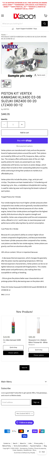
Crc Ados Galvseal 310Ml (12, 340)
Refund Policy (6, 446)
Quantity (4, 119)
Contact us (6, 443)
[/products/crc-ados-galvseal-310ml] (13, 325)
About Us (23, 443)
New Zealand (23, 413)
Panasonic (32, 345)
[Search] (44, 23)
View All (24, 368)
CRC (4, 342)
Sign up (36, 402)
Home (3, 35)
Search (15, 443)
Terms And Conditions (21, 446)
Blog (45, 446)
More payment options (24, 146)
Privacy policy (38, 443)
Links (30, 443)
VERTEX (6, 109)
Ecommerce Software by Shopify (24, 453)
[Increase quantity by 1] (22, 124)
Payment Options (35, 446)
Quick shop (13, 347)
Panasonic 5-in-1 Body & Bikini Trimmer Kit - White (38, 341)
